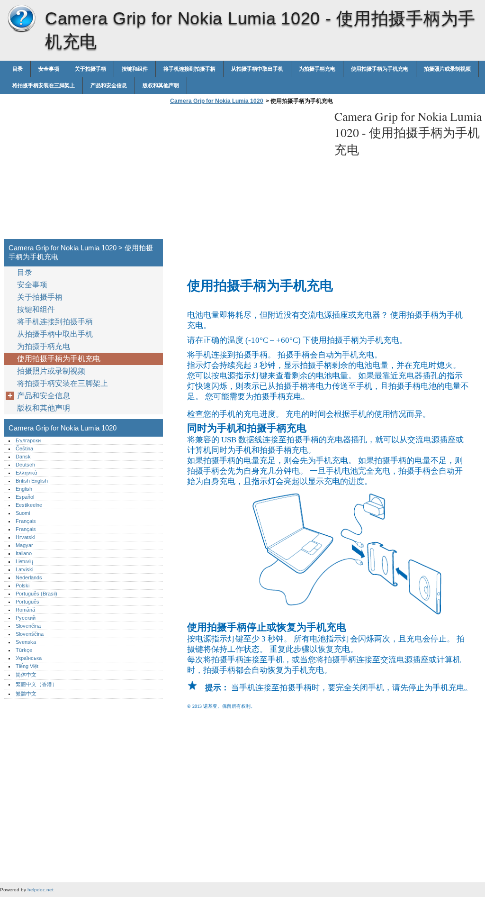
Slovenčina (28, 626)
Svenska (26, 642)
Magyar (24, 545)
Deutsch (25, 464)
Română (25, 610)
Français (26, 521)
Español (25, 497)
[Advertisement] (247, 174)
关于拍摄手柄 (90, 69)
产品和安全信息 (108, 85)
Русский (26, 618)
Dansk (23, 456)
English (24, 489)
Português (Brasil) (36, 593)
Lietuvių (24, 561)
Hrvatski (25, 537)
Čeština (24, 448)
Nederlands (29, 577)
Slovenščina (30, 634)
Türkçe (24, 650)
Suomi (23, 513)
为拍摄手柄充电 (317, 69)
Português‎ (27, 601)
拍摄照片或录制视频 (447, 69)
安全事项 (48, 69)
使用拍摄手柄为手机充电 (379, 69)
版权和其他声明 (161, 85)
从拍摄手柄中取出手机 (257, 69)
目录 (17, 69)
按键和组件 (135, 69)
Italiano (24, 553)
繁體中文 (26, 693)
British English (32, 481)
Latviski (24, 569)
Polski (22, 585)
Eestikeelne (29, 505)
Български (28, 440)
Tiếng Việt (27, 666)
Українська (29, 658)
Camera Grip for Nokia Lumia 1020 (21, 19)
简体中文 (26, 674)
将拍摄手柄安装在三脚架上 (43, 85)
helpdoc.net (40, 889)
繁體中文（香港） (36, 684)
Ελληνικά (26, 473)
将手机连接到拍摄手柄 (189, 69)
